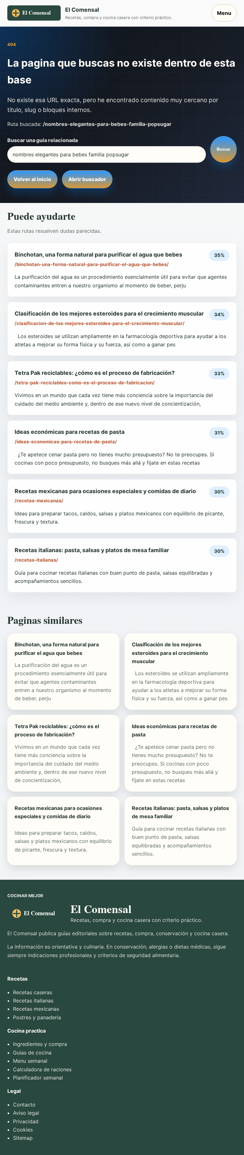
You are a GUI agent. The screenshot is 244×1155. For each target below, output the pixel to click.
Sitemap (23, 1138)
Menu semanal (30, 1061)
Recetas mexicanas (36, 1009)
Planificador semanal (38, 1077)
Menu (224, 13)
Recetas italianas (33, 1000)
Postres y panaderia (37, 1017)
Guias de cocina (32, 1052)
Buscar (223, 149)
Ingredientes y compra (40, 1044)
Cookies (23, 1129)
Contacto (24, 1104)
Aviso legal (26, 1113)
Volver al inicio (32, 179)
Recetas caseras (32, 992)
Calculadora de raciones (42, 1069)
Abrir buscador (87, 179)
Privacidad (25, 1121)
